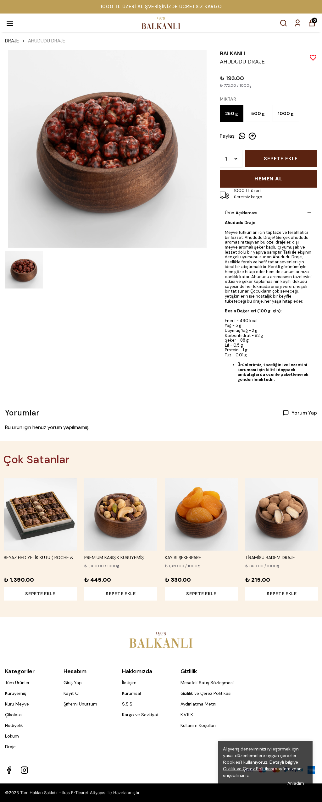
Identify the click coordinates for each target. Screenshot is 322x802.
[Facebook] (9, 770)
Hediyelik (14, 725)
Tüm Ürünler (17, 682)
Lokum (12, 736)
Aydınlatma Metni (198, 704)
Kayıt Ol (72, 693)
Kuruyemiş (15, 693)
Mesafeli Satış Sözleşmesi (207, 682)
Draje (10, 747)
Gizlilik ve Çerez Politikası (205, 693)
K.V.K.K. (187, 714)
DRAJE (12, 41)
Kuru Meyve (17, 704)
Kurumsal (131, 693)
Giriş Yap (73, 682)
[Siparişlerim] (298, 23)
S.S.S (127, 704)
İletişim (129, 682)
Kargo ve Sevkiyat (140, 714)
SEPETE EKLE (281, 158)
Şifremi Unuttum (80, 704)
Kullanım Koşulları (198, 725)
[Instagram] (24, 770)
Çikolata (13, 714)
